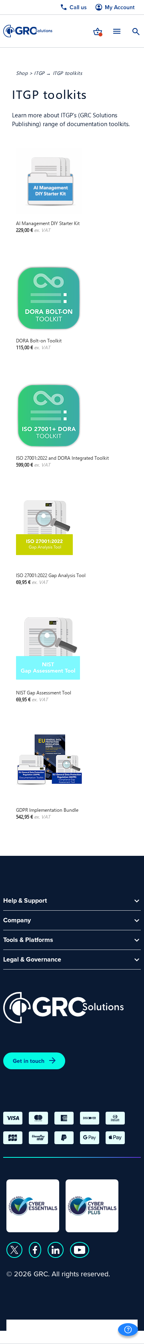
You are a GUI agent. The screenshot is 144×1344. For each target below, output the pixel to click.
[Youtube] (79, 1250)
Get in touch (28, 1061)
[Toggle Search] (136, 30)
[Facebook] (35, 1250)
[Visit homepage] (27, 31)
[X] (14, 1250)
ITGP (39, 73)
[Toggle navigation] (117, 31)
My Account (119, 7)
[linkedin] (56, 1250)
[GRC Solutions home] (63, 1008)
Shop (22, 73)
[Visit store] (97, 30)
